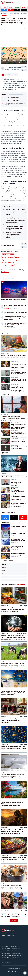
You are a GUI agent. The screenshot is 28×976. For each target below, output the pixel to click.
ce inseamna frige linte (8, 265)
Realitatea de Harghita (6, 955)
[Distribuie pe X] (25, 70)
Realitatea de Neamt (16, 948)
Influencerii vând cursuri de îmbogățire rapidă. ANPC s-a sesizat (18, 380)
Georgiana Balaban (15, 68)
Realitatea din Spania (6, 962)
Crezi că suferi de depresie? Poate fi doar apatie (19, 447)
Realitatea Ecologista (6, 948)
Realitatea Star (14, 946)
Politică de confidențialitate (7, 938)
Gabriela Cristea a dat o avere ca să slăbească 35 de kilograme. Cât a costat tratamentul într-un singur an (13, 914)
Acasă (4, 13)
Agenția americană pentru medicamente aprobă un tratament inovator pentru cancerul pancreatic (18, 426)
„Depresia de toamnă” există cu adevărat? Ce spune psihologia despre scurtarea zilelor (13, 418)
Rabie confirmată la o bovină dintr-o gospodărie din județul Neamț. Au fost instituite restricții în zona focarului (15, 227)
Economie (6, 308)
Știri (7, 13)
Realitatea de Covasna (15, 950)
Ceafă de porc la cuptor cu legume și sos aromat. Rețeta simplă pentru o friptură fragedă (13, 859)
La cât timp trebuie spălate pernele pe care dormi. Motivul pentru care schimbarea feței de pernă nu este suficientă (12, 777)
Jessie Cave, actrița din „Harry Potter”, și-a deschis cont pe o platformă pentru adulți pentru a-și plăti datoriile (18, 365)
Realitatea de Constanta (17, 955)
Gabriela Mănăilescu (22, 633)
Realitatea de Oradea (6, 953)
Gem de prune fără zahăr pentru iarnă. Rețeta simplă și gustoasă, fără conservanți (12, 720)
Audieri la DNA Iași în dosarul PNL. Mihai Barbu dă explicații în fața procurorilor (19, 483)
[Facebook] (4, 10)
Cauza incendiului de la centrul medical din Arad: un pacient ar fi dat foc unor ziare (13, 301)
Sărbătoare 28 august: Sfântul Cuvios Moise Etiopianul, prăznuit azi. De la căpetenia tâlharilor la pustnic (12, 831)
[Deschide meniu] (25, 3)
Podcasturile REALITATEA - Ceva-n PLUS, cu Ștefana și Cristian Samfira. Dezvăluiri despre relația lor (15, 325)
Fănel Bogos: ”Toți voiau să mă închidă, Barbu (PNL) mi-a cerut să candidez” (19, 505)
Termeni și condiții (10, 935)
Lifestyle (11, 13)
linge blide (5, 260)
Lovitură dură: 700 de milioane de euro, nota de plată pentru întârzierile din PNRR (15, 311)
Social (2, 303)
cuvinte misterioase (7, 257)
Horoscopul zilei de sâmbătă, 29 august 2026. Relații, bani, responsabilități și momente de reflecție (14, 235)
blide (11, 260)
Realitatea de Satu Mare (15, 960)
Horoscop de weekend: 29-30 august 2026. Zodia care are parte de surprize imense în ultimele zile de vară (12, 803)
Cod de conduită (18, 938)
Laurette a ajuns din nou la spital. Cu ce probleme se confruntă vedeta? (18, 374)
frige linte (17, 260)
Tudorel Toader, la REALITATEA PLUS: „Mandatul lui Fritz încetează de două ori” (14, 476)
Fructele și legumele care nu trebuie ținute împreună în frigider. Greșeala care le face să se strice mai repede (16, 212)
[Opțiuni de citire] (25, 973)
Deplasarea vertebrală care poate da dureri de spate (19, 440)
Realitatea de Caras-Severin (17, 953)
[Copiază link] (22, 67)
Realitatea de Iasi (5, 960)
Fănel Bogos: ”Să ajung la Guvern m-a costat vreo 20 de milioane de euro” (18, 498)
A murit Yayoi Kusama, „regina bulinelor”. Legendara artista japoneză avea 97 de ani (14, 357)
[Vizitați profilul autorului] (2, 68)
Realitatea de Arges (15, 957)
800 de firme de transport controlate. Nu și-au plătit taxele (18, 533)
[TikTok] (24, 10)
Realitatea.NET (23, 605)
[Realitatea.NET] (7, 3)
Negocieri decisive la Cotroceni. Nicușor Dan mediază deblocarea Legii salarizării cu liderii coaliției (15, 318)
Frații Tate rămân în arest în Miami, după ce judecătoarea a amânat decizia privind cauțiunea (19, 491)
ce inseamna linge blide (8, 262)
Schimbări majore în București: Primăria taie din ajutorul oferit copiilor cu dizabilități (18, 434)
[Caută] (21, 2)
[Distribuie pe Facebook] (25, 67)
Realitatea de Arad (5, 957)
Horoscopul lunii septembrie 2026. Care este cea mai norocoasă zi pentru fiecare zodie (13, 748)
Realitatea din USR (5, 950)
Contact (3, 935)
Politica (5, 321)
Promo (5, 327)
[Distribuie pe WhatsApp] (22, 70)
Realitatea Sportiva (5, 946)
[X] (17, 10)
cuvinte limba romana (8, 254)
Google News (5, 272)
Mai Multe (14, 920)
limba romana (19, 257)
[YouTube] (11, 10)
